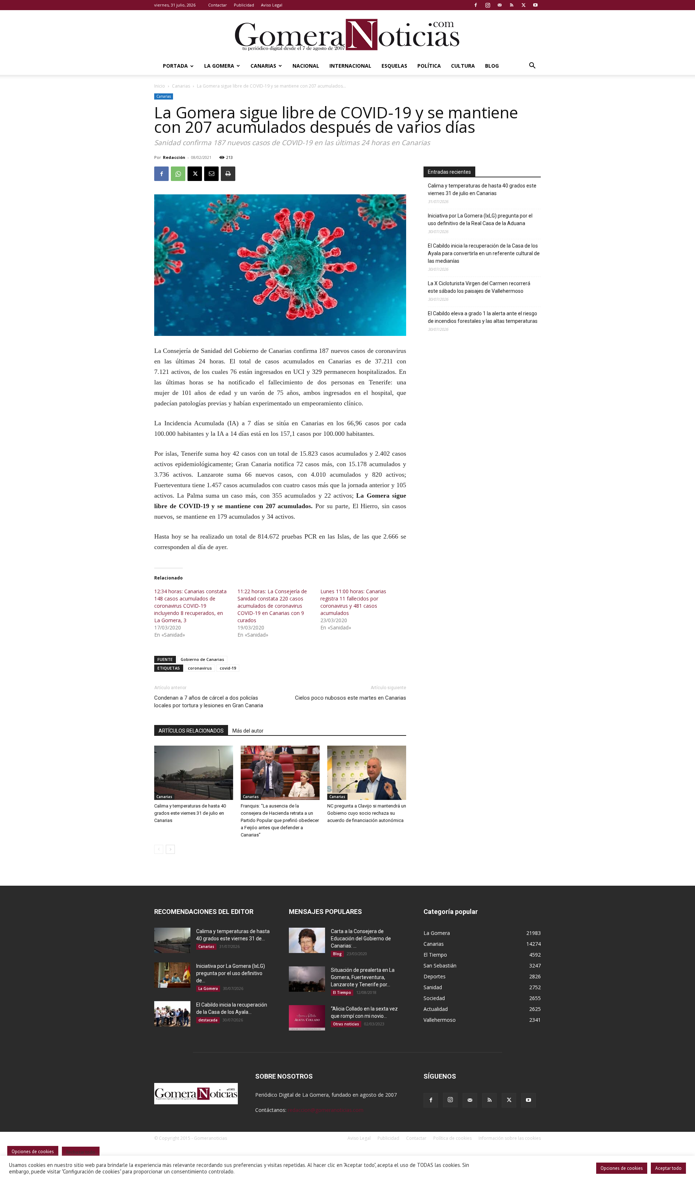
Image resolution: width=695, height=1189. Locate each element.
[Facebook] (475, 5)
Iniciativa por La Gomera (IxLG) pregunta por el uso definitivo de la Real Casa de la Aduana (480, 219)
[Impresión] (228, 173)
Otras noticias (346, 1023)
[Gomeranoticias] (347, 34)
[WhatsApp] (178, 173)
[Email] (211, 173)
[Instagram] (487, 5)
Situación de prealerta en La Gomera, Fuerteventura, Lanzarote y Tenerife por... (363, 977)
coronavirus (200, 668)
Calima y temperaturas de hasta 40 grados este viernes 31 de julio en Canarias (190, 813)
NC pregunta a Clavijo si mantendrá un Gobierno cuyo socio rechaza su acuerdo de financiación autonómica (366, 813)
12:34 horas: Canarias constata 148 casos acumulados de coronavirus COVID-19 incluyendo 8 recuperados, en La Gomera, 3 (190, 606)
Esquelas (394, 65)
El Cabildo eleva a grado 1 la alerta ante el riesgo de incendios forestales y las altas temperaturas (483, 317)
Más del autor (248, 731)
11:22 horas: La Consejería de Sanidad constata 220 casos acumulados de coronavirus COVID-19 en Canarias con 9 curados (272, 606)
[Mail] (499, 5)
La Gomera (219, 65)
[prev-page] (158, 849)
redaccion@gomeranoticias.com (325, 1109)
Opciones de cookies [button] (622, 1168)
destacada (208, 1020)
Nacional (305, 65)
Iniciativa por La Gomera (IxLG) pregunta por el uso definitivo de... (230, 973)
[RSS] (511, 5)
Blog (492, 65)
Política (429, 65)
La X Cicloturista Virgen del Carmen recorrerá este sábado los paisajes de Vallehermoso (479, 287)
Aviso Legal (271, 5)
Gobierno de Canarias (202, 659)
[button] (532, 66)
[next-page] (170, 849)
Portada (175, 65)
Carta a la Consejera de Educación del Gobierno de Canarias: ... (361, 938)
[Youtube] (535, 5)
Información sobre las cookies (510, 1138)
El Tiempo (342, 992)
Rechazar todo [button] (80, 1152)
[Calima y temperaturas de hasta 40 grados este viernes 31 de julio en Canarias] (193, 773)
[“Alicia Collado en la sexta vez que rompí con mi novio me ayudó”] (307, 1017)
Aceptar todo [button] (668, 1168)
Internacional (350, 65)
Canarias (263, 65)
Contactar (217, 5)
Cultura (463, 65)
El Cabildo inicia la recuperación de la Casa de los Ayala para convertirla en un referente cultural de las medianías (484, 253)
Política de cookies (452, 1138)
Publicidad (244, 5)
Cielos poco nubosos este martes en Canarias (350, 698)
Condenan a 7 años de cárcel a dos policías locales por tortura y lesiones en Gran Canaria (208, 702)
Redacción (174, 157)
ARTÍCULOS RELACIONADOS (191, 731)
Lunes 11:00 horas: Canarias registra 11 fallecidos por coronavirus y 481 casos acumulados (353, 602)
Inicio (159, 86)
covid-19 (228, 668)
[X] (523, 5)
